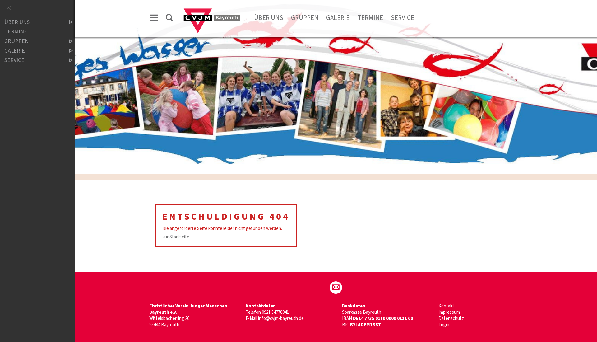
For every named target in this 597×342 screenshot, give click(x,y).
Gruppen (304, 17)
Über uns (268, 17)
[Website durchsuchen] (169, 19)
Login (443, 324)
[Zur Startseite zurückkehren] (211, 11)
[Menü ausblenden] (8, 8)
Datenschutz (451, 318)
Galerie (337, 17)
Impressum (449, 312)
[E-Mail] (336, 287)
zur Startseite (175, 237)
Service (402, 17)
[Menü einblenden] (154, 19)
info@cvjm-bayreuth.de (281, 318)
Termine (370, 17)
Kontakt (446, 306)
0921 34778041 (275, 312)
